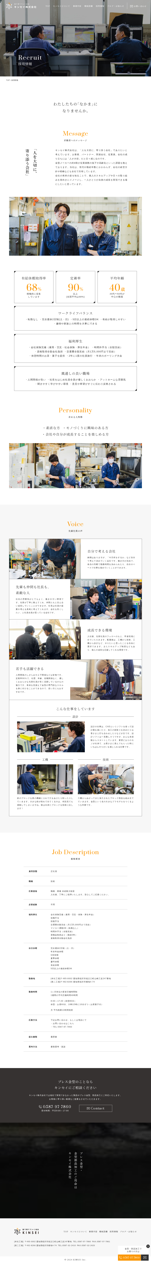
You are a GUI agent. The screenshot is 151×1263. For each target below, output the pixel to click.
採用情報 (100, 6)
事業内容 (93, 1231)
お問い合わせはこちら (63, 1023)
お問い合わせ (140, 6)
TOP (48, 6)
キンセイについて (78, 1231)
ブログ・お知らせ (115, 6)
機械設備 (88, 6)
